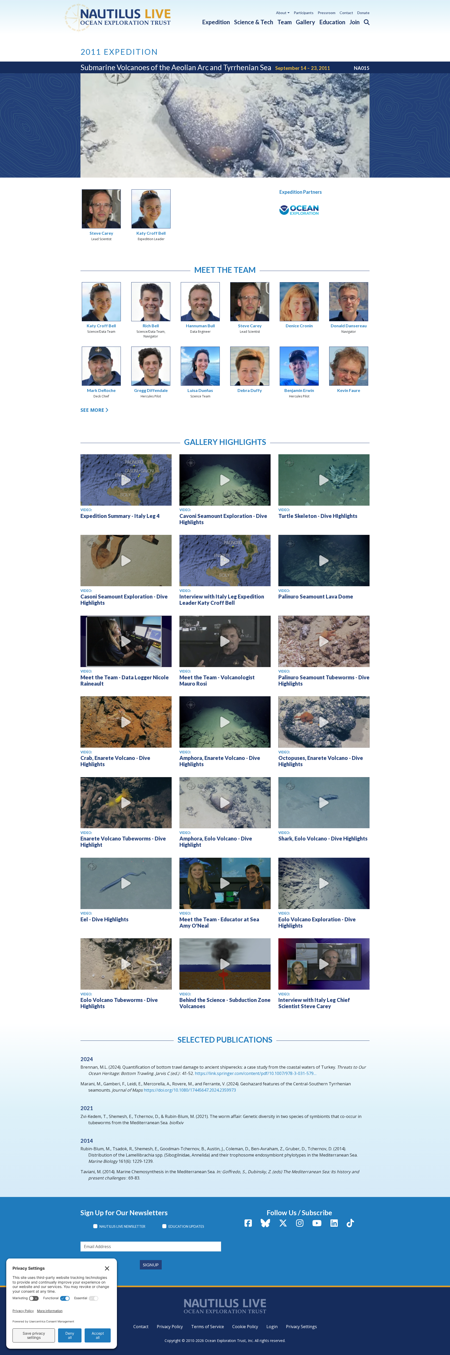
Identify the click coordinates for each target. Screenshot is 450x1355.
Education (332, 22)
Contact (346, 12)
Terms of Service (207, 1326)
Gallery (305, 22)
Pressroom (326, 12)
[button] (365, 21)
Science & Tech (253, 22)
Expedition (216, 22)
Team (284, 22)
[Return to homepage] (129, 17)
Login (272, 1326)
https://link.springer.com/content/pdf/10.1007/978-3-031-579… (255, 1073)
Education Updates (186, 1226)
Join (354, 22)
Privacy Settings (301, 1326)
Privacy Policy (170, 1326)
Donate (363, 12)
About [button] (281, 12)
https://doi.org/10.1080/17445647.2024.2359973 (190, 1090)
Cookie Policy (245, 1326)
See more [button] (92, 410)
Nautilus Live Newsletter (122, 1226)
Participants (304, 12)
